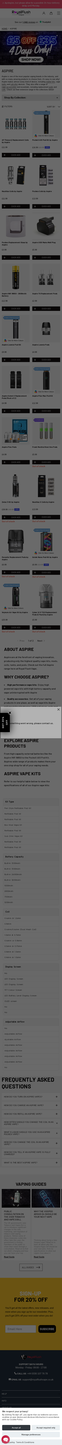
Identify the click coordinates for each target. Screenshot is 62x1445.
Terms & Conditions (25, 1442)
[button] (5, 1439)
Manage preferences (31, 1434)
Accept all (16, 1428)
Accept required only (45, 1428)
